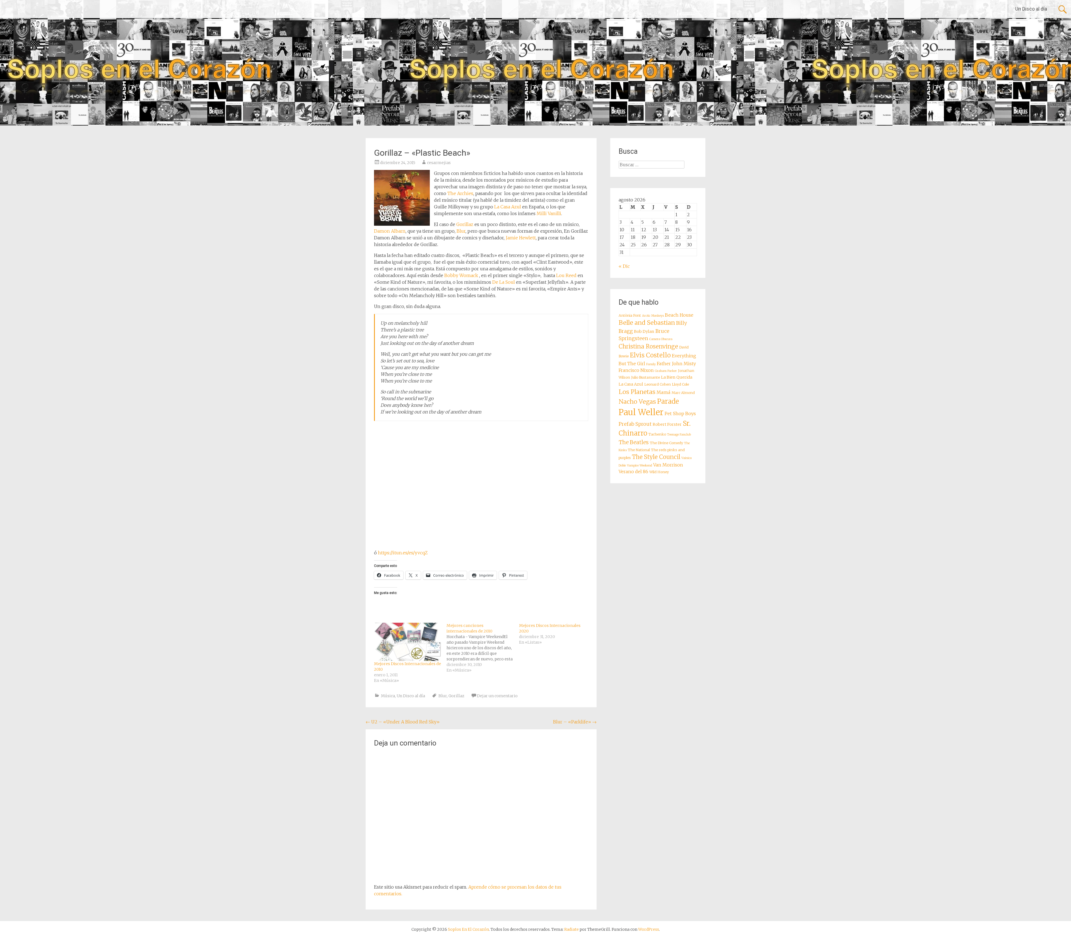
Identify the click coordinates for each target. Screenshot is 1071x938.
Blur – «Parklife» (575, 722)
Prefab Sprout (635, 424)
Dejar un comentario (497, 695)
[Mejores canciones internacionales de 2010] (483, 648)
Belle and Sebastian (647, 322)
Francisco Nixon (636, 370)
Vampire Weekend (639, 465)
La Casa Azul (507, 207)
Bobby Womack (461, 275)
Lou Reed (566, 275)
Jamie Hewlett (521, 237)
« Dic (624, 266)
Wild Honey (659, 472)
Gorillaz (464, 224)
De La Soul (503, 282)
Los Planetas (637, 392)
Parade (668, 401)
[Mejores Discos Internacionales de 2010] (407, 642)
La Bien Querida (676, 377)
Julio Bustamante (645, 377)
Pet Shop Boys (680, 413)
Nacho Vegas (637, 401)
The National (639, 450)
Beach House (679, 315)
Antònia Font (630, 315)
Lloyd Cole (680, 384)
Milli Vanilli (549, 213)
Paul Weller (641, 412)
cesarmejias (439, 162)
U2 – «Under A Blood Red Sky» (403, 722)
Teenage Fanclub (679, 434)
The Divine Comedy (666, 443)
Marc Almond (683, 393)
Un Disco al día (1031, 9)
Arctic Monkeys (653, 316)
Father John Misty (676, 363)
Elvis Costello (650, 355)
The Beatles (634, 442)
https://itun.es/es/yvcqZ (403, 552)
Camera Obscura (660, 339)
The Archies (460, 193)
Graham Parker (666, 371)
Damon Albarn (390, 231)
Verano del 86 (633, 471)
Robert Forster (667, 424)
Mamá (663, 392)
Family (651, 364)
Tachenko (657, 434)
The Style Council (656, 457)
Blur (461, 231)
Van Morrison (668, 465)
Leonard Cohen (657, 384)
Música (388, 695)
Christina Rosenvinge (648, 346)
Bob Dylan (644, 331)
